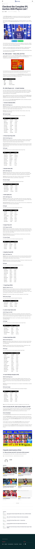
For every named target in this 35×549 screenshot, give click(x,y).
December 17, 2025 (10, 11)
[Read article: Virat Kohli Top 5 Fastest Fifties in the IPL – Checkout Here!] (10, 470)
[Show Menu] (2, 1)
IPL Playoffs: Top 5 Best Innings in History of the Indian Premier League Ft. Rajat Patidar (9, 487)
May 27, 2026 (4, 488)
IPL (16, 11)
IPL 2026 (19, 473)
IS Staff (6, 11)
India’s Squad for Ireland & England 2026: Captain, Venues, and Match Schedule (19, 513)
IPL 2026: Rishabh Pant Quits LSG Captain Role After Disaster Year (17, 523)
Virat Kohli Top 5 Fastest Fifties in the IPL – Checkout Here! (16, 520)
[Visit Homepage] (17, 1)
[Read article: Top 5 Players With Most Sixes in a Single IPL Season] (25, 493)
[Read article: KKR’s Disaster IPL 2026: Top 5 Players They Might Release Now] (25, 482)
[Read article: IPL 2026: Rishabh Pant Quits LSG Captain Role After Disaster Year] (25, 470)
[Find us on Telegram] (25, 544)
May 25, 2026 (20, 488)
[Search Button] (32, 1)
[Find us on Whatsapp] (23, 544)
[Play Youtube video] (17, 438)
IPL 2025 (15, 11)
